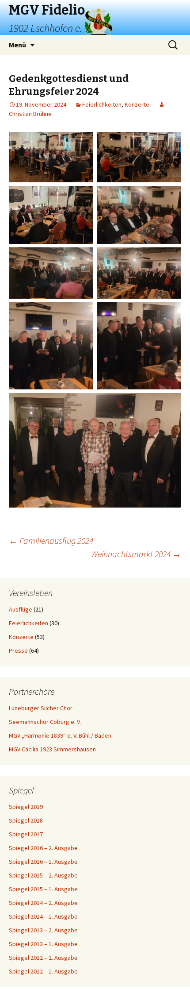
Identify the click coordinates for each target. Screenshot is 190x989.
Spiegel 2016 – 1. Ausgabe (43, 862)
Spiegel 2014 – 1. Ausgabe (43, 916)
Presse (18, 650)
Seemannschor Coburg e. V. (45, 722)
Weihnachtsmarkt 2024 (136, 553)
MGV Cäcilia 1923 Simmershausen (52, 749)
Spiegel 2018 (26, 820)
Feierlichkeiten (102, 104)
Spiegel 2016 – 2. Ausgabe (43, 848)
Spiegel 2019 (26, 807)
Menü (17, 44)
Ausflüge (20, 609)
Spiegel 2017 (26, 834)
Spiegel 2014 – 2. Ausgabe (43, 903)
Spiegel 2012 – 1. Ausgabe (43, 971)
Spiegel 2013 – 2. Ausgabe (43, 930)
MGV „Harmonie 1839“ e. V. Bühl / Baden (60, 735)
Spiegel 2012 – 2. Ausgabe (43, 958)
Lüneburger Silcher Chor (40, 708)
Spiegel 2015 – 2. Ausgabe (43, 875)
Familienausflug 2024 (51, 540)
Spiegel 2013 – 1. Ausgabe (43, 944)
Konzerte (137, 104)
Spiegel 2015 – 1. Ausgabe (43, 889)
